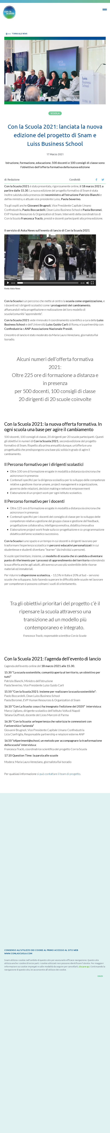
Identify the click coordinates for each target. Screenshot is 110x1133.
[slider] (47, 283)
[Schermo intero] (92, 282)
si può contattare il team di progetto (58, 773)
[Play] (8, 282)
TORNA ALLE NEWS (19, 34)
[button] (55, 113)
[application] (50, 260)
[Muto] (87, 282)
